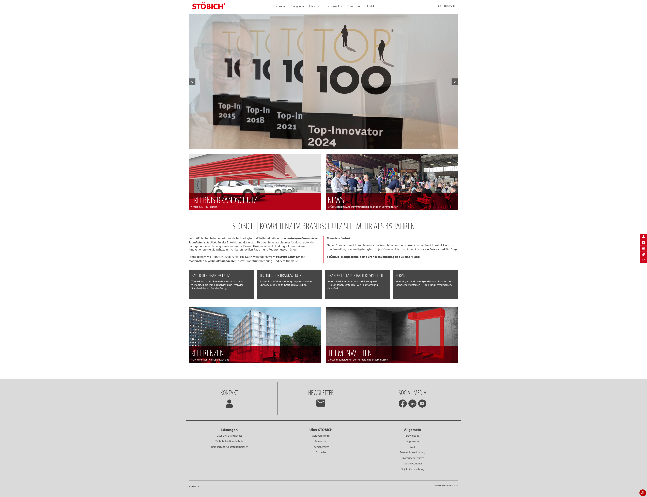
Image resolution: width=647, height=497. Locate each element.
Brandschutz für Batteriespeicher (229, 446)
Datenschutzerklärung (412, 452)
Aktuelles (321, 452)
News (350, 6)
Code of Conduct (412, 463)
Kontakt (370, 6)
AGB (412, 446)
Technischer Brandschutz (229, 441)
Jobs (359, 6)
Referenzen (315, 6)
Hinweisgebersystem (412, 458)
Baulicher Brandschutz (229, 435)
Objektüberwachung (412, 469)
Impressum (412, 441)
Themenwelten (334, 6)
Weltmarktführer (321, 435)
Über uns (277, 6)
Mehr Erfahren (323, 142)
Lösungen (295, 6)
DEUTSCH (449, 6)
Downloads (412, 435)
